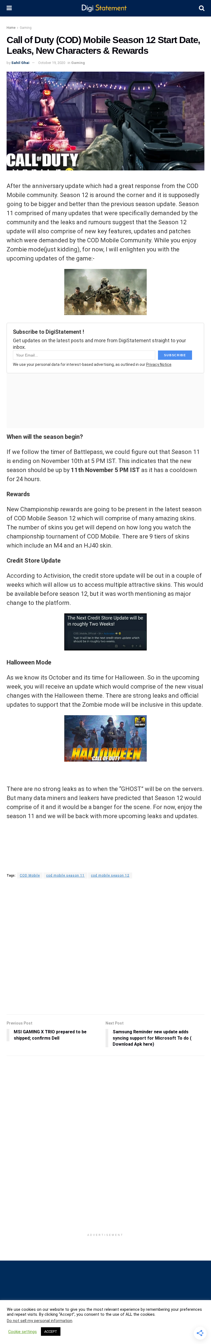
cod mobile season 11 (65, 875)
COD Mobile (30, 875)
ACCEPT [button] (50, 1331)
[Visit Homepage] (105, 8)
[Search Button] (201, 8)
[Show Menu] (9, 8)
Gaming (26, 28)
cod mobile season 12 (110, 875)
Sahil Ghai (20, 63)
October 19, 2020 (51, 63)
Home (11, 28)
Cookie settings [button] (22, 1331)
